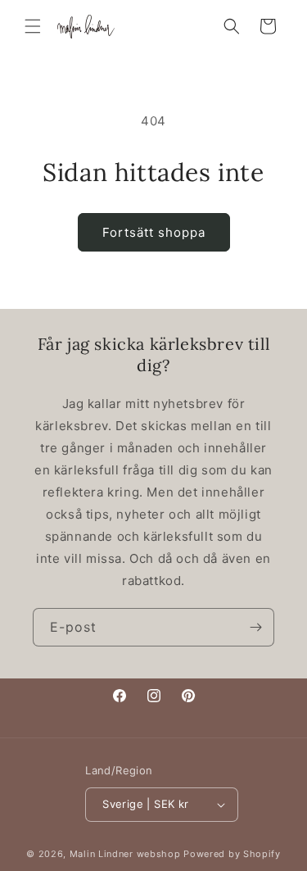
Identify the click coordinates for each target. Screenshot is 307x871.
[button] (33, 26)
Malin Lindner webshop (125, 854)
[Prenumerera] (255, 627)
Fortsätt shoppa (153, 232)
